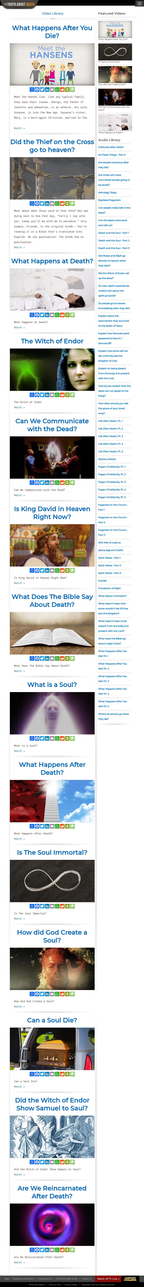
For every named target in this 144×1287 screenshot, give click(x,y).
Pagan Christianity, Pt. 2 (112, 474)
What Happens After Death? (52, 768)
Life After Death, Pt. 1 (110, 421)
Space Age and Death (110, 550)
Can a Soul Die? (52, 1020)
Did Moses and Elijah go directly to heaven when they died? (112, 260)
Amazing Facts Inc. (107, 1284)
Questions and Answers (23, 1278)
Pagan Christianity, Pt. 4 (112, 489)
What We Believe (37, 1284)
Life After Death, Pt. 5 (110, 451)
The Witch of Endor (52, 341)
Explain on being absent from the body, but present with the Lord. (114, 373)
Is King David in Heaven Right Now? (52, 513)
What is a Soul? (52, 684)
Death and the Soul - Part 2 (113, 240)
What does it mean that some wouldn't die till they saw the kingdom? (113, 608)
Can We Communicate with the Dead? (52, 425)
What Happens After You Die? (52, 32)
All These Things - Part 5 (111, 154)
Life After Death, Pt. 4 (110, 444)
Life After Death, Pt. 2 (110, 428)
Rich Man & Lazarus (109, 542)
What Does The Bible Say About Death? (52, 600)
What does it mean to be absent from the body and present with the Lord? (113, 626)
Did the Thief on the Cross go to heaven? (52, 145)
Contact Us (87, 1278)
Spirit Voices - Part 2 (109, 565)
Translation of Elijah (109, 588)
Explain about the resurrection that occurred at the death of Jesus (113, 321)
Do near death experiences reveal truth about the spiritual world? (113, 291)
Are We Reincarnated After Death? (52, 1192)
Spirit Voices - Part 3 (109, 573)
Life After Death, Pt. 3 (110, 436)
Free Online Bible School (66, 1278)
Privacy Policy (71, 1284)
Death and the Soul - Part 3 (113, 248)
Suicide (102, 580)
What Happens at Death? (52, 261)
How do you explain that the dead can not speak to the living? (114, 391)
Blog (7, 1278)
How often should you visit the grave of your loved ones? (113, 408)
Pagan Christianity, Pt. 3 (112, 482)
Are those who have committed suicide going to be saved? (114, 180)
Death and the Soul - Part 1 (113, 233)
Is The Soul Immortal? (52, 852)
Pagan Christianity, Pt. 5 (112, 497)
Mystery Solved (107, 459)
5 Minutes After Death (111, 147)
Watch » (19, 128)
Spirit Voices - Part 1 (109, 558)
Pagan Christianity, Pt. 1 (111, 466)
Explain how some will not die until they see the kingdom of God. (113, 356)
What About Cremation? (112, 596)
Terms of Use (54, 1284)
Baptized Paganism (109, 200)
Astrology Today (107, 192)
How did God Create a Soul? (52, 936)
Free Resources (45, 1278)
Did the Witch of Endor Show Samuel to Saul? (52, 1104)
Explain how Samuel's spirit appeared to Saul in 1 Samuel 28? (113, 338)
